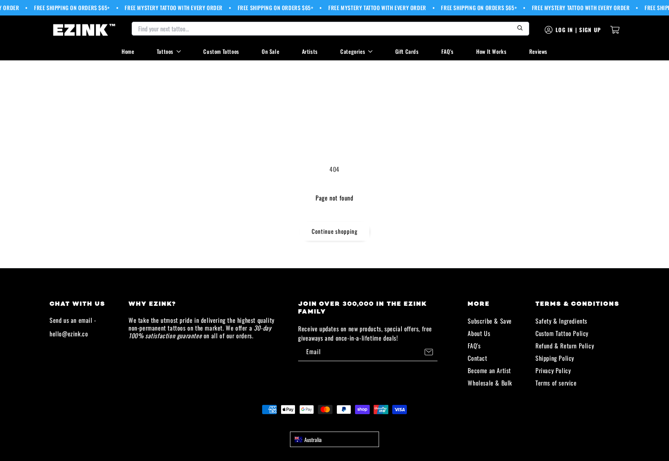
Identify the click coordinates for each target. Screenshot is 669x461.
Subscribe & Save (490, 321)
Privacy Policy (553, 370)
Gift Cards (407, 51)
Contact (477, 358)
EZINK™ (343, 423)
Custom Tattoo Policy (561, 333)
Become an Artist (489, 370)
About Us (479, 333)
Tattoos (165, 51)
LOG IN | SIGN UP (578, 30)
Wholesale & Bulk (490, 382)
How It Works (491, 51)
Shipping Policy (554, 358)
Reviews (538, 51)
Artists (310, 51)
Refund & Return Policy (564, 345)
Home (128, 51)
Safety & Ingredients (561, 321)
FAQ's (447, 51)
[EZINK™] (84, 30)
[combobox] (334, 439)
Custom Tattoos (221, 51)
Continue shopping (335, 231)
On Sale (270, 51)
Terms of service (556, 382)
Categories (352, 51)
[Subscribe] (428, 352)
